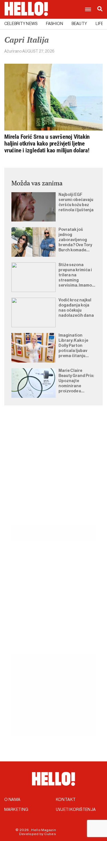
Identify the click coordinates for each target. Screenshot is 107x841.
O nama (12, 800)
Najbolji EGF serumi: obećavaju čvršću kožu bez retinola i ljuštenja (76, 202)
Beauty (79, 24)
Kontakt (66, 800)
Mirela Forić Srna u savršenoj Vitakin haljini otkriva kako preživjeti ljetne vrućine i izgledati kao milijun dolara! (47, 143)
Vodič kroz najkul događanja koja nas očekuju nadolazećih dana (76, 308)
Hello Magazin (43, 830)
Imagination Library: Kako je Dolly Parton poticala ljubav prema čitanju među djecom (73, 346)
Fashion (54, 24)
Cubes (50, 834)
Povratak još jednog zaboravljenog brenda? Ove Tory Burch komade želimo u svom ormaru (75, 240)
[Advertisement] (53, 472)
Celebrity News (20, 24)
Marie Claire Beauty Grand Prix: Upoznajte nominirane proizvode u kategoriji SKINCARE (76, 381)
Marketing (16, 810)
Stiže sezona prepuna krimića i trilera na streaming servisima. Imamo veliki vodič (75, 275)
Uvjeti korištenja (76, 810)
